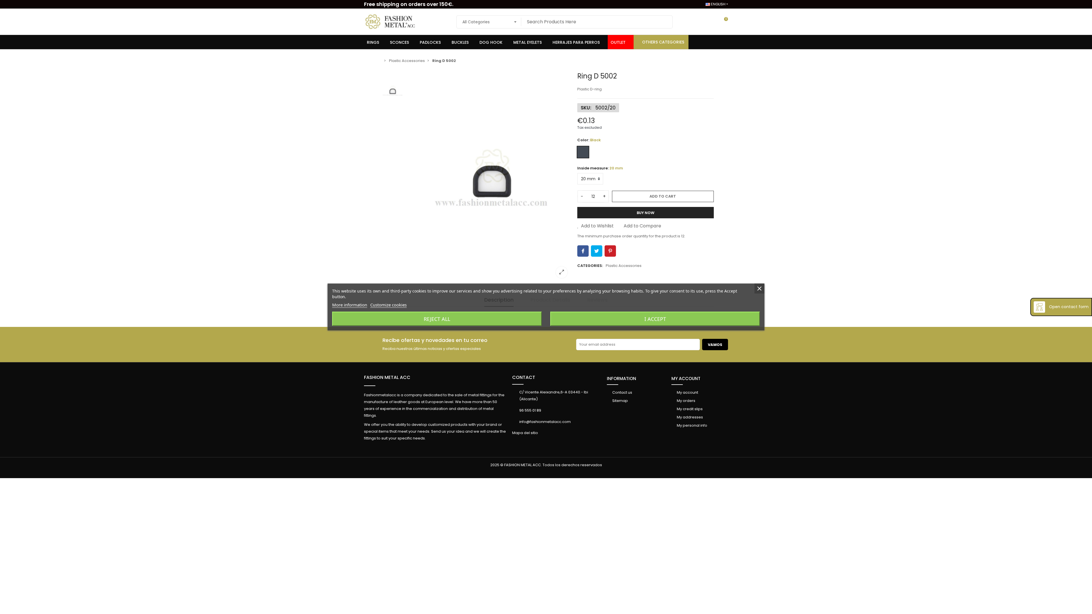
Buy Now (645, 212)
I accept (655, 319)
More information (349, 305)
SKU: (586, 107)
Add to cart (663, 196)
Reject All (437, 319)
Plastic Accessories (624, 265)
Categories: (590, 265)
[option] (491, 177)
